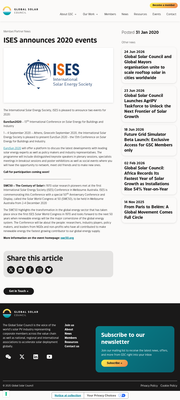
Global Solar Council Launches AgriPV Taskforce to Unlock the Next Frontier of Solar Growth (147, 106)
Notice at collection (68, 395)
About (69, 329)
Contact (171, 14)
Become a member (164, 5)
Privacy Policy (149, 386)
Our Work (89, 14)
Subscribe (113, 363)
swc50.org (67, 238)
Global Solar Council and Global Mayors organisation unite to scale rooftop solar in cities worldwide (148, 67)
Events (157, 14)
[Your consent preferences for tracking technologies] (6, 394)
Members (110, 14)
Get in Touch (17, 291)
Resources (140, 14)
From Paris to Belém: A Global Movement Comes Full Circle (148, 212)
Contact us (72, 346)
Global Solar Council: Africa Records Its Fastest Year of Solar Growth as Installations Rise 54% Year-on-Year (146, 178)
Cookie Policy (168, 386)
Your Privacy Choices (101, 395)
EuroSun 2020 (12, 148)
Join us (69, 325)
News (125, 14)
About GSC (66, 14)
